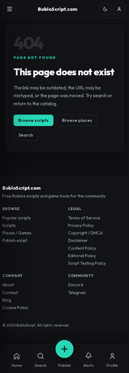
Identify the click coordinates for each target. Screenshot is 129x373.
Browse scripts (33, 120)
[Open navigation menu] (10, 9)
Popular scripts (16, 218)
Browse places (77, 120)
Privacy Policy (81, 225)
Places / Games (17, 233)
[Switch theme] (105, 9)
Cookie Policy (15, 307)
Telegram (77, 292)
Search (26, 135)
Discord (75, 284)
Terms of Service (84, 218)
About (8, 284)
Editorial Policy (82, 255)
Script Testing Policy (87, 263)
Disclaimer (78, 240)
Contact (10, 292)
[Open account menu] (119, 9)
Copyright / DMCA (85, 233)
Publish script (14, 240)
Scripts (9, 225)
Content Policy (82, 248)
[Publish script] (65, 349)
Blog (6, 300)
